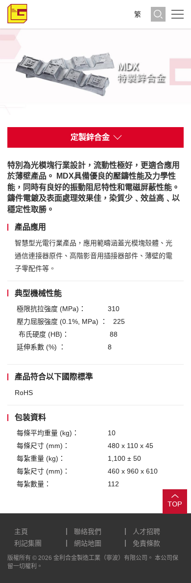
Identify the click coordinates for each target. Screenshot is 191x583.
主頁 (21, 531)
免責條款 (146, 543)
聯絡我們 (87, 531)
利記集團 (28, 543)
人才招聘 (146, 531)
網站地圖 (87, 543)
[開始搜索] (158, 14)
